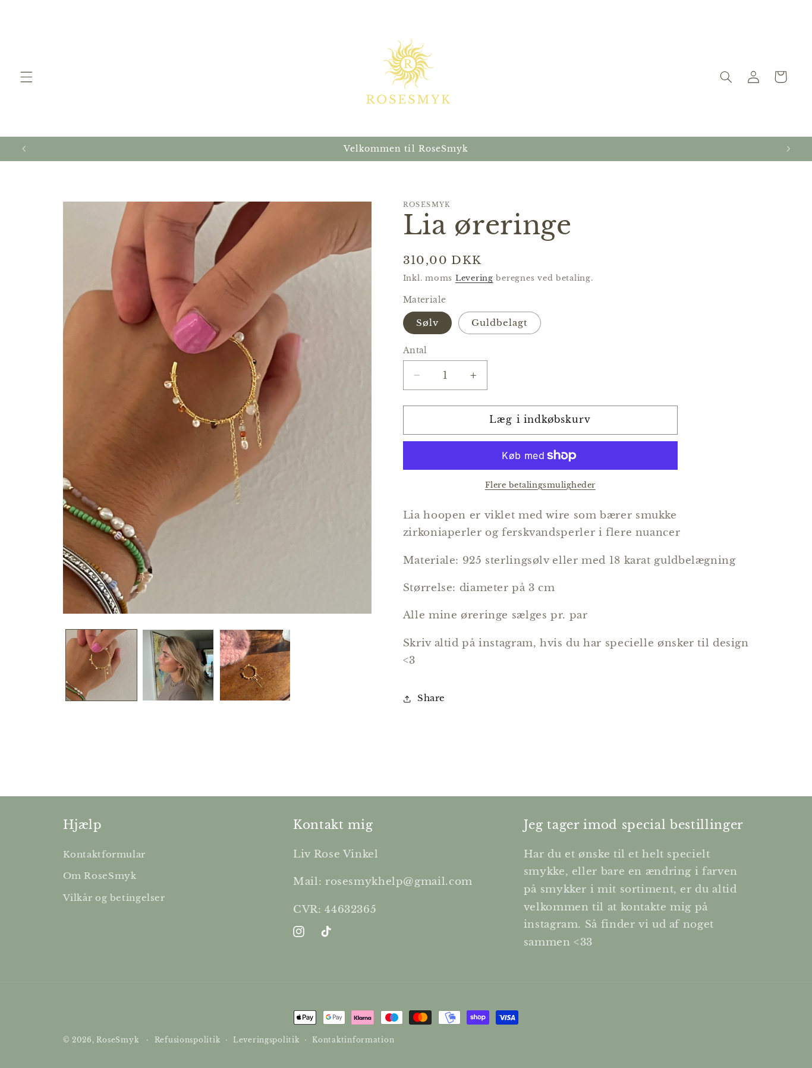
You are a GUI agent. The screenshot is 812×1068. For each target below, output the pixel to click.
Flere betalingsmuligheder (540, 484)
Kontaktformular (104, 854)
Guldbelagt (499, 323)
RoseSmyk (117, 1040)
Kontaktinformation (353, 1040)
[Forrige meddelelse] (24, 149)
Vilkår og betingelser (114, 897)
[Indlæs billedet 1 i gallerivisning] (101, 665)
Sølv (427, 323)
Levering (474, 278)
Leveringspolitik (266, 1040)
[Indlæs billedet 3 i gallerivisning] (255, 665)
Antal (415, 350)
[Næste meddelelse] (788, 149)
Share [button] (431, 698)
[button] (26, 76)
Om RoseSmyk (100, 875)
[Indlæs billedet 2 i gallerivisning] (178, 665)
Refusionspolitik (188, 1040)
